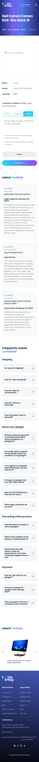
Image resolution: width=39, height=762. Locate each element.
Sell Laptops (6, 701)
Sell (9, 29)
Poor (7, 114)
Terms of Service (8, 709)
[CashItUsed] (7, 5)
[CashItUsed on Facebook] (17, 745)
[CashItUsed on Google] (14, 745)
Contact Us (6, 697)
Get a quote (25, 5)
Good (28, 113)
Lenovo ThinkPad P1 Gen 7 (13, 252)
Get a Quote (7, 693)
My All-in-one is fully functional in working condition (19, 143)
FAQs (22, 709)
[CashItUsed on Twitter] (21, 745)
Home (4, 29)
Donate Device (25, 701)
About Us (23, 705)
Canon (23, 29)
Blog (3, 705)
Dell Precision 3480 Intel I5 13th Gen (17, 194)
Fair (17, 114)
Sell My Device (25, 697)
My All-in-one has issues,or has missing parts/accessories (18, 136)
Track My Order (25, 693)
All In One (15, 29)
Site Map (23, 713)
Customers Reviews (9, 713)
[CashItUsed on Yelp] (24, 745)
